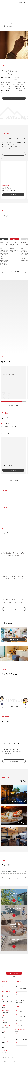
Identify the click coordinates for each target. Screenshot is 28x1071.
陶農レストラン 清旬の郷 (21, 1038)
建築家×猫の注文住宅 (20, 1015)
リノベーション (19, 1024)
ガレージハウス (19, 1020)
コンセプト (4, 982)
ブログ (3, 1031)
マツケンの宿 (18, 1043)
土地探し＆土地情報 (6, 1026)
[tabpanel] (13, 180)
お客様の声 (3, 1006)
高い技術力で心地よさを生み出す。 (20, 994)
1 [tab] (2, 159)
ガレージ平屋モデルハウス (7, 1000)
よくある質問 (4, 1057)
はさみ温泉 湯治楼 (20, 1034)
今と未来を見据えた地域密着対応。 (20, 1001)
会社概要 (5, 1041)
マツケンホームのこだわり (19, 982)
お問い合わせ (4, 1051)
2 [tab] (3, 159)
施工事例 (4, 1016)
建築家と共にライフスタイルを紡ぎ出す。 (21, 988)
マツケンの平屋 (19, 1011)
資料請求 (4, 1046)
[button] (3, 385)
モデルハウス (6, 992)
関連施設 (20, 1030)
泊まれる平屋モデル (6, 996)
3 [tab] (5, 159)
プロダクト (18, 1007)
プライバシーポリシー (11, 1057)
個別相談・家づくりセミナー (7, 1011)
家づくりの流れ (4, 1021)
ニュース (3, 1036)
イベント (4, 987)
